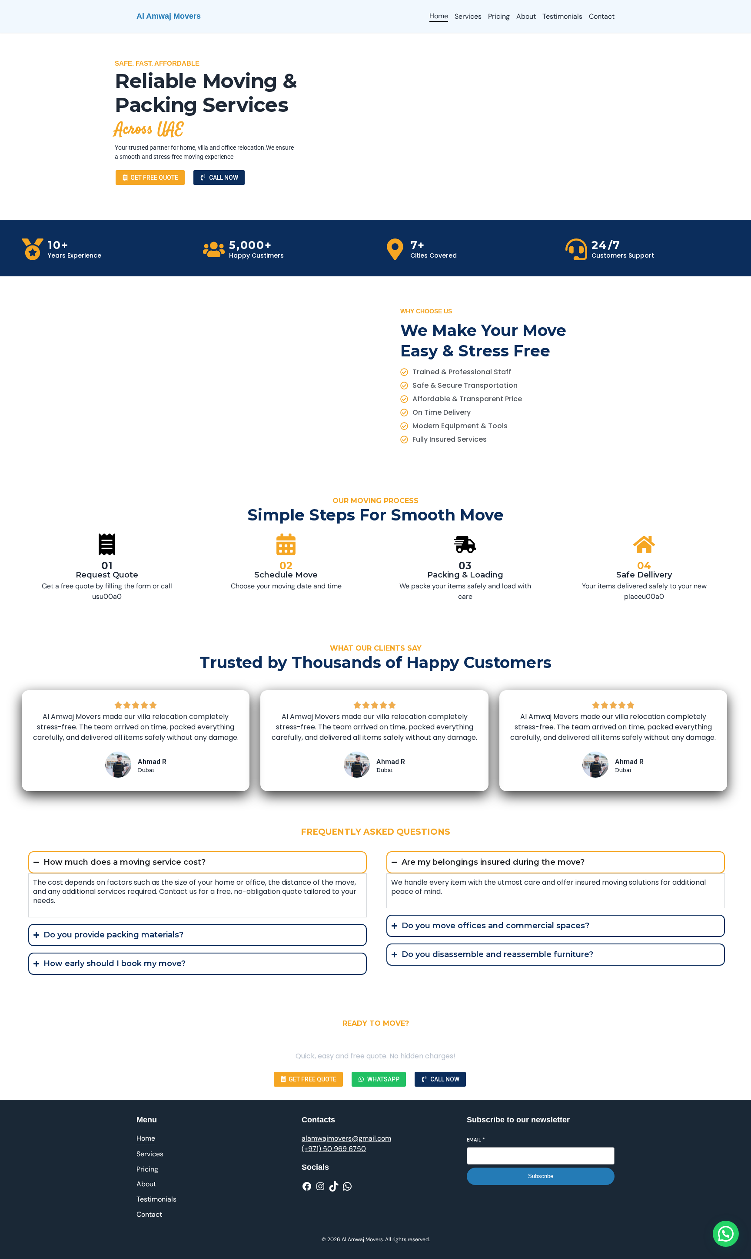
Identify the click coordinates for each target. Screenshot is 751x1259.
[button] (726, 1234)
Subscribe (540, 1176)
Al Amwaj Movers (168, 16)
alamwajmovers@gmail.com (346, 1138)
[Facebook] (307, 1186)
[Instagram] (320, 1186)
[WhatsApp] (347, 1186)
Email (476, 1140)
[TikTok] (334, 1186)
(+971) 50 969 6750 (334, 1148)
